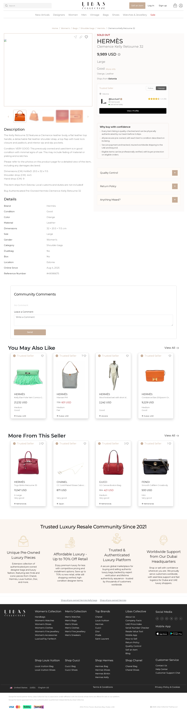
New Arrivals (42, 15)
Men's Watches (72, 617)
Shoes (115, 15)
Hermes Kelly (102, 677)
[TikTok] (176, 618)
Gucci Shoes (71, 670)
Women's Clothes (44, 627)
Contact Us (161, 665)
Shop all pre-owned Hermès (113, 600)
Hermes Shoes (102, 670)
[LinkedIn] (180, 618)
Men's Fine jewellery (75, 631)
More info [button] (111, 69)
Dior (97, 631)
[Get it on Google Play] (176, 633)
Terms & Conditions (103, 687)
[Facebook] (161, 618)
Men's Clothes (72, 627)
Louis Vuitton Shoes (45, 670)
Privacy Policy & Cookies (167, 687)
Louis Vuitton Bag (44, 666)
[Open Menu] (180, 5)
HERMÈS (110, 41)
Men (84, 15)
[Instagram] (157, 618)
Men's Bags (71, 620)
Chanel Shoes (132, 670)
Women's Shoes (43, 624)
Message (161, 88)
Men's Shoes (71, 624)
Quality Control (133, 646)
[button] (87, 37)
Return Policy (132, 642)
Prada (98, 635)
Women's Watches (44, 620)
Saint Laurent (102, 638)
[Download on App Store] (162, 633)
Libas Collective (135, 611)
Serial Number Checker (137, 627)
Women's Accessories (46, 635)
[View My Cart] (175, 5)
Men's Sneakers (73, 635)
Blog (127, 653)
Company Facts (133, 620)
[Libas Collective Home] (17, 613)
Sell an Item (131, 649)
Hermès (101, 28)
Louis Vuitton (102, 620)
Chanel (98, 617)
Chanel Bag (131, 666)
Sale (152, 15)
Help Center (162, 669)
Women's (65, 28)
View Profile (133, 111)
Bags (106, 15)
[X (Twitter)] (171, 618)
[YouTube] (166, 618)
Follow (150, 88)
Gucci (98, 627)
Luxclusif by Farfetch (45, 638)
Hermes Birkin (102, 673)
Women (73, 15)
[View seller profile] (103, 102)
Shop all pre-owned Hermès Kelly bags (79, 600)
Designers (59, 15)
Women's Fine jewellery (47, 631)
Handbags (40, 617)
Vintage (94, 15)
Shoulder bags (87, 28)
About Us (130, 617)
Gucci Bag (70, 666)
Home (55, 28)
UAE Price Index (133, 624)
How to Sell (131, 638)
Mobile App (131, 635)
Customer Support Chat (168, 673)
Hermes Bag (101, 666)
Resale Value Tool (134, 631)
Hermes (99, 624)
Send (30, 332)
